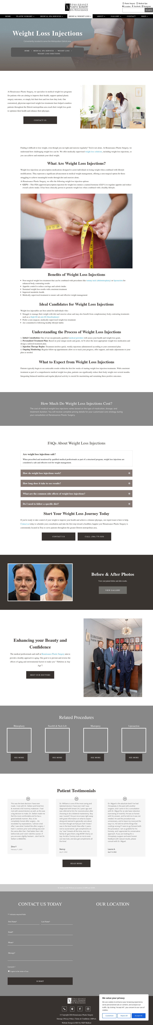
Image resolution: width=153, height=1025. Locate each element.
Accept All (138, 1016)
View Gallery (112, 590)
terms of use (24, 971)
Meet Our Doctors (40, 675)
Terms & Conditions (82, 1018)
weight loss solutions (93, 151)
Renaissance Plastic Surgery (53, 654)
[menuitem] (8, 16)
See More (19, 757)
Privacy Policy (69, 1018)
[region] (124, 1007)
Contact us (24, 523)
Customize (109, 1016)
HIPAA (93, 1018)
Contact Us (40, 120)
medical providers (76, 337)
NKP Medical (86, 1023)
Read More (76, 863)
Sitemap (59, 1018)
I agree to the (19, 971)
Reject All (124, 1016)
